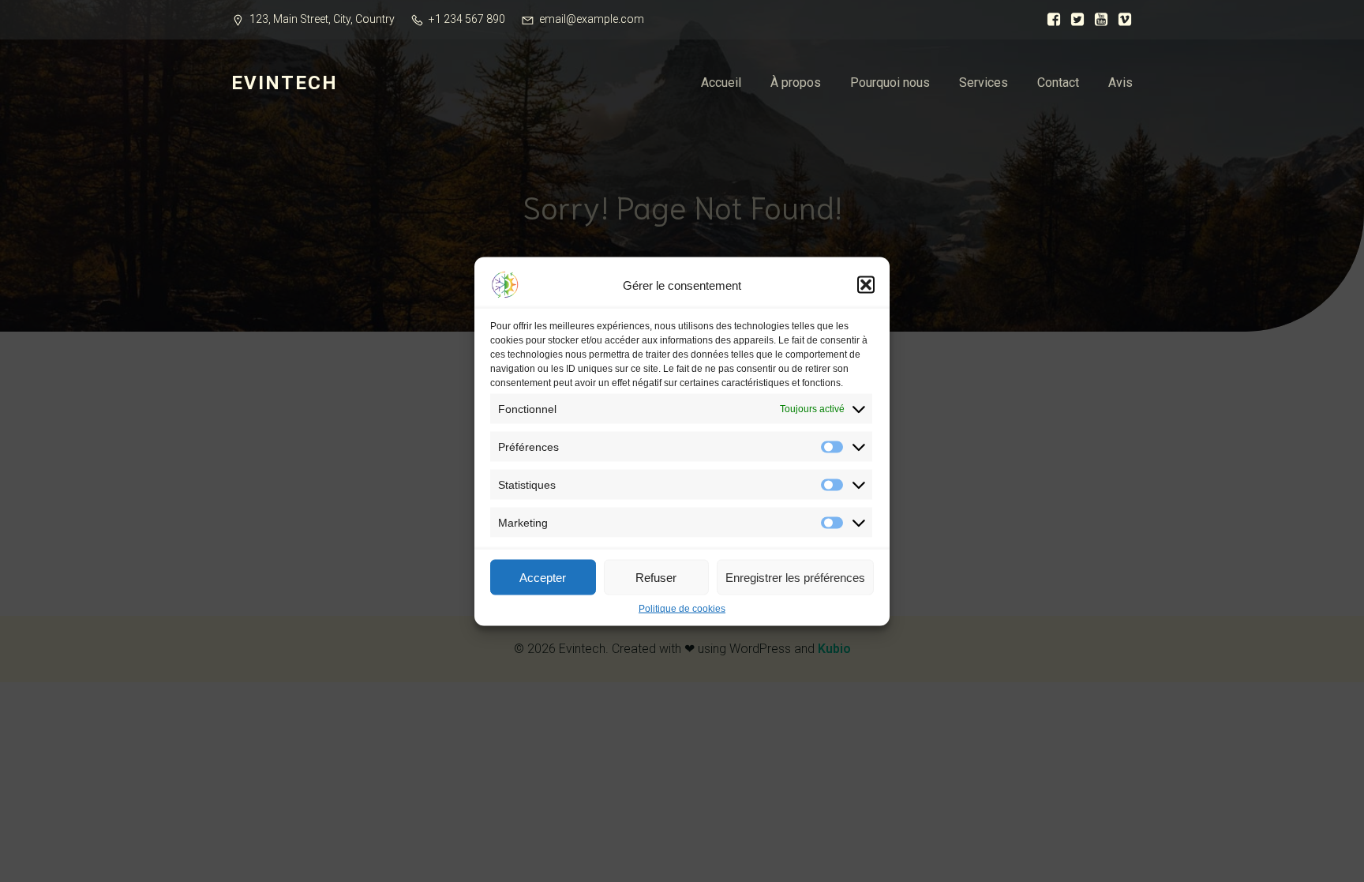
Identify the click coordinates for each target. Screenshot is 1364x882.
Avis (1120, 82)
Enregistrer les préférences (795, 577)
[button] (866, 284)
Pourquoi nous (890, 82)
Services (983, 82)
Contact (1058, 82)
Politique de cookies (682, 608)
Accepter (542, 577)
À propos (795, 82)
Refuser (655, 577)
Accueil (721, 82)
